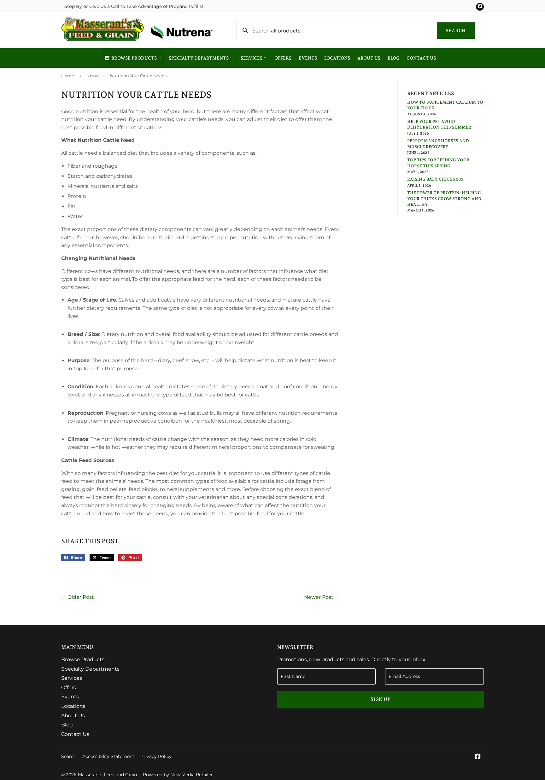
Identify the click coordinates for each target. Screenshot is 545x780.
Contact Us (421, 58)
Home (67, 75)
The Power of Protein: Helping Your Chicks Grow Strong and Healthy (444, 198)
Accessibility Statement (108, 756)
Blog (393, 58)
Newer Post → (322, 597)
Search (460, 30)
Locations (337, 58)
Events (308, 58)
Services (252, 58)
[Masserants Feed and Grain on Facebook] (478, 757)
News (92, 75)
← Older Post (77, 597)
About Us (368, 58)
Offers (282, 58)
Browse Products (134, 58)
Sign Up (380, 699)
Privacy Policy (156, 756)
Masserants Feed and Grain (107, 774)
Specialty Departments (199, 58)
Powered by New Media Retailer (178, 774)
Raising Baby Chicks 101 (435, 179)
